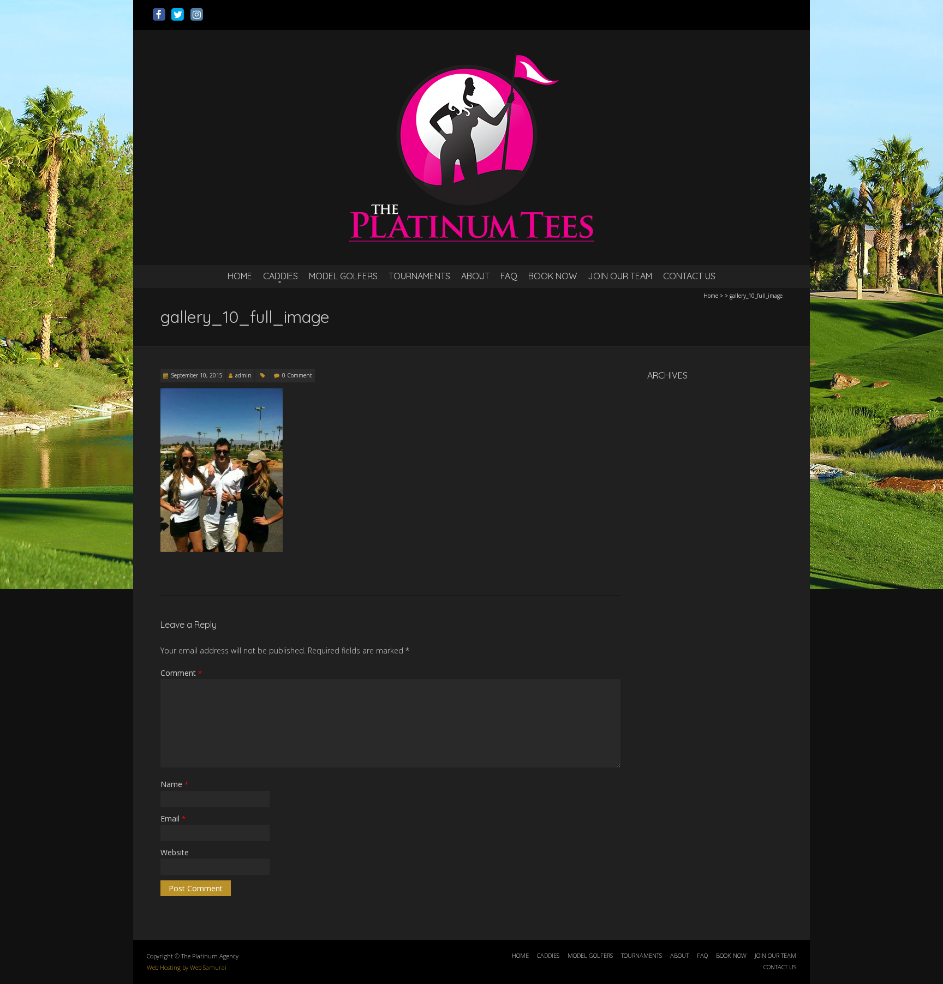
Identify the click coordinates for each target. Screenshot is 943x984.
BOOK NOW (552, 276)
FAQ (508, 276)
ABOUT (475, 276)
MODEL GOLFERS (343, 276)
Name (174, 784)
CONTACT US (689, 276)
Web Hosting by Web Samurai (186, 967)
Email (173, 818)
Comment (181, 673)
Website (174, 852)
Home (710, 295)
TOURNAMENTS (419, 276)
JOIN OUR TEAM (620, 276)
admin (243, 375)
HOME (240, 276)
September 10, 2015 (197, 375)
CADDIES (280, 276)
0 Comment (297, 375)
